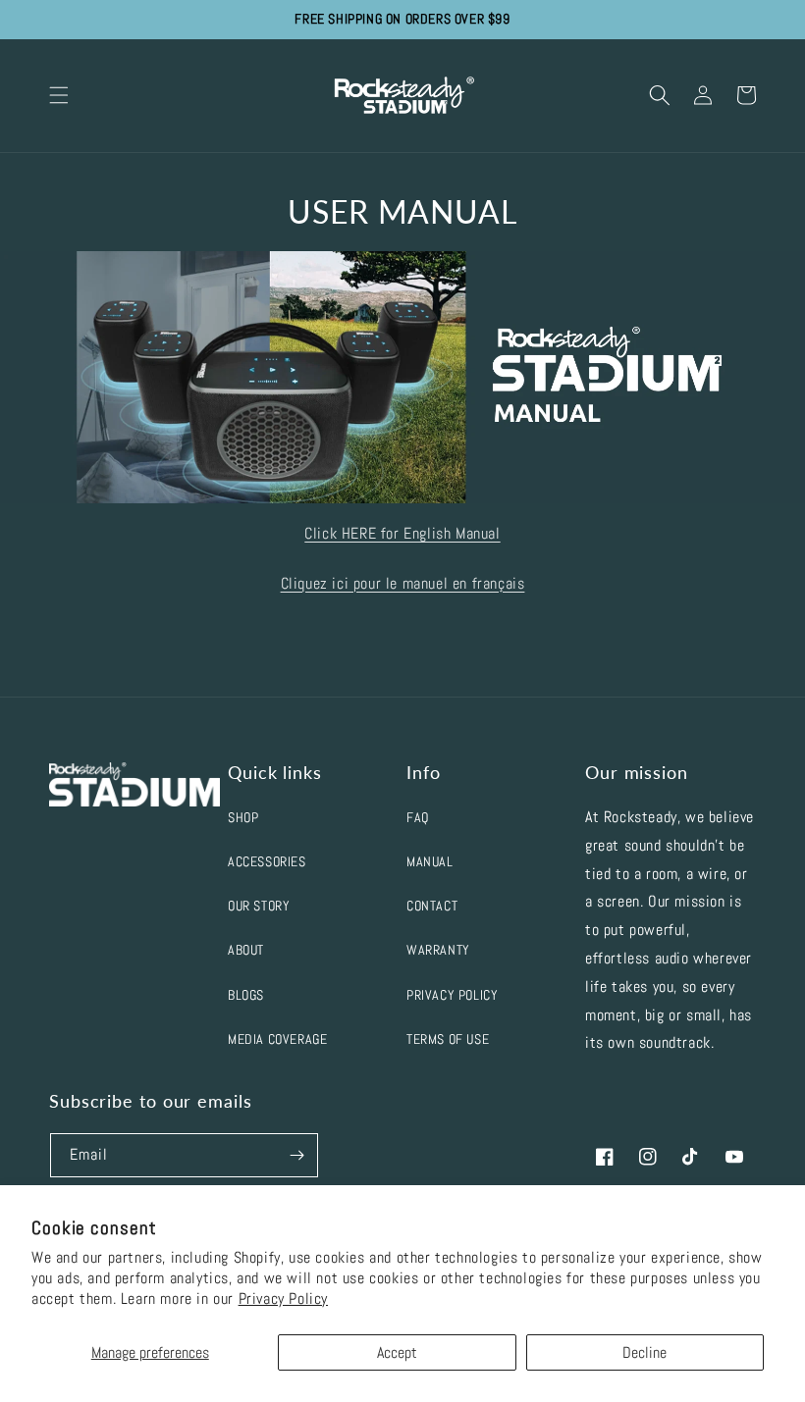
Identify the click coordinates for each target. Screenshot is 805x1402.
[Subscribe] (296, 1155)
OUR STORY (259, 905)
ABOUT (246, 950)
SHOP (243, 817)
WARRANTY (438, 950)
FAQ (417, 817)
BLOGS (246, 995)
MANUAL (430, 861)
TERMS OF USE (447, 1039)
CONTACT (431, 905)
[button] (58, 95)
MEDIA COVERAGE (277, 1039)
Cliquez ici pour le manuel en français (403, 583)
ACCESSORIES (267, 861)
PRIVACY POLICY (452, 995)
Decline (644, 1352)
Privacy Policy (283, 1298)
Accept (397, 1352)
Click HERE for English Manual (402, 533)
